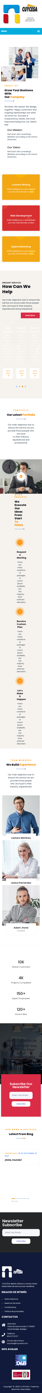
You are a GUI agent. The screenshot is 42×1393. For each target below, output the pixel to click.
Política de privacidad (14, 1311)
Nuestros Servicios (12, 1303)
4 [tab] (25, 386)
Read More (8, 372)
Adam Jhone (21, 927)
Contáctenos (10, 1307)
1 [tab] (16, 386)
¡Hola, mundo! (13, 1160)
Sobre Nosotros (11, 1299)
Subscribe (21, 1104)
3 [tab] (22, 386)
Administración (11, 1153)
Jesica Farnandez (21, 882)
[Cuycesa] (21, 14)
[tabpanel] (21, 352)
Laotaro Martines (21, 837)
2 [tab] (19, 386)
